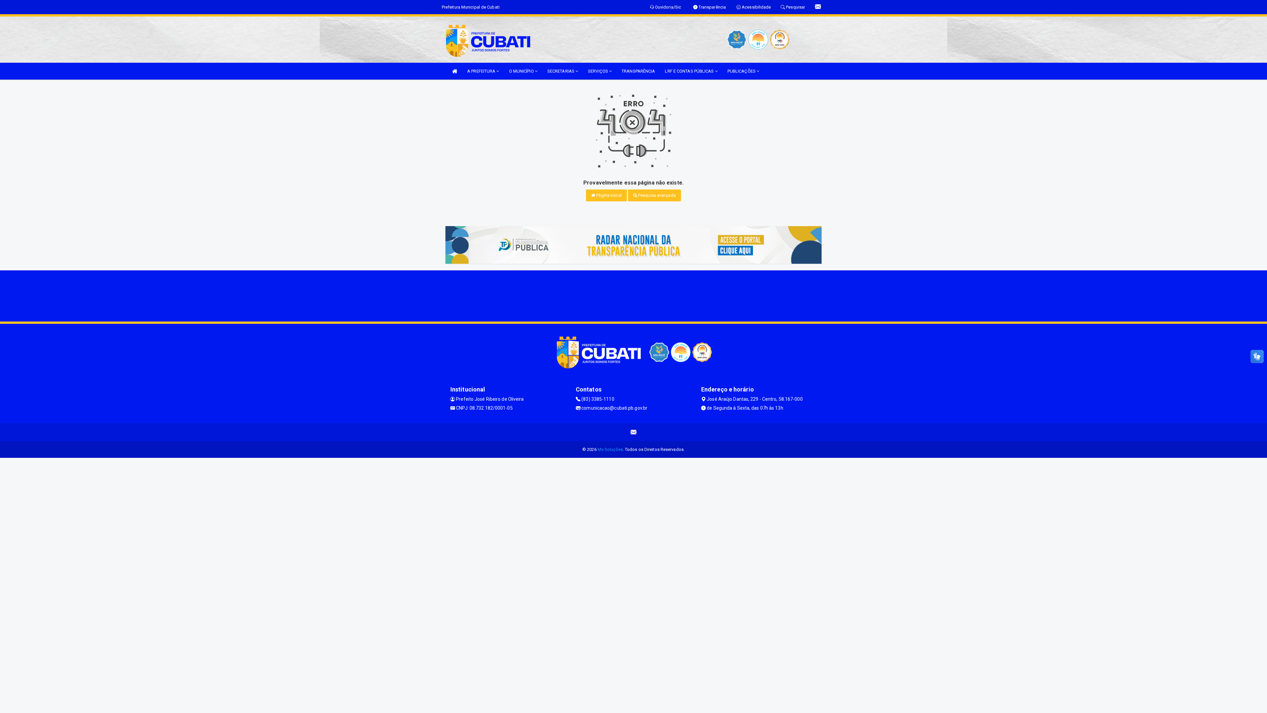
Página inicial (608, 195)
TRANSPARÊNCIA (638, 71)
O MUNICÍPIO (522, 71)
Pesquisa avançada (656, 195)
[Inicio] (455, 71)
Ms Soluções (610, 449)
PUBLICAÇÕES (742, 71)
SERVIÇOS (598, 71)
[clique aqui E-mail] (633, 432)
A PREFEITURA (481, 71)
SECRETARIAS (561, 71)
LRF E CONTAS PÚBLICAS (690, 71)
